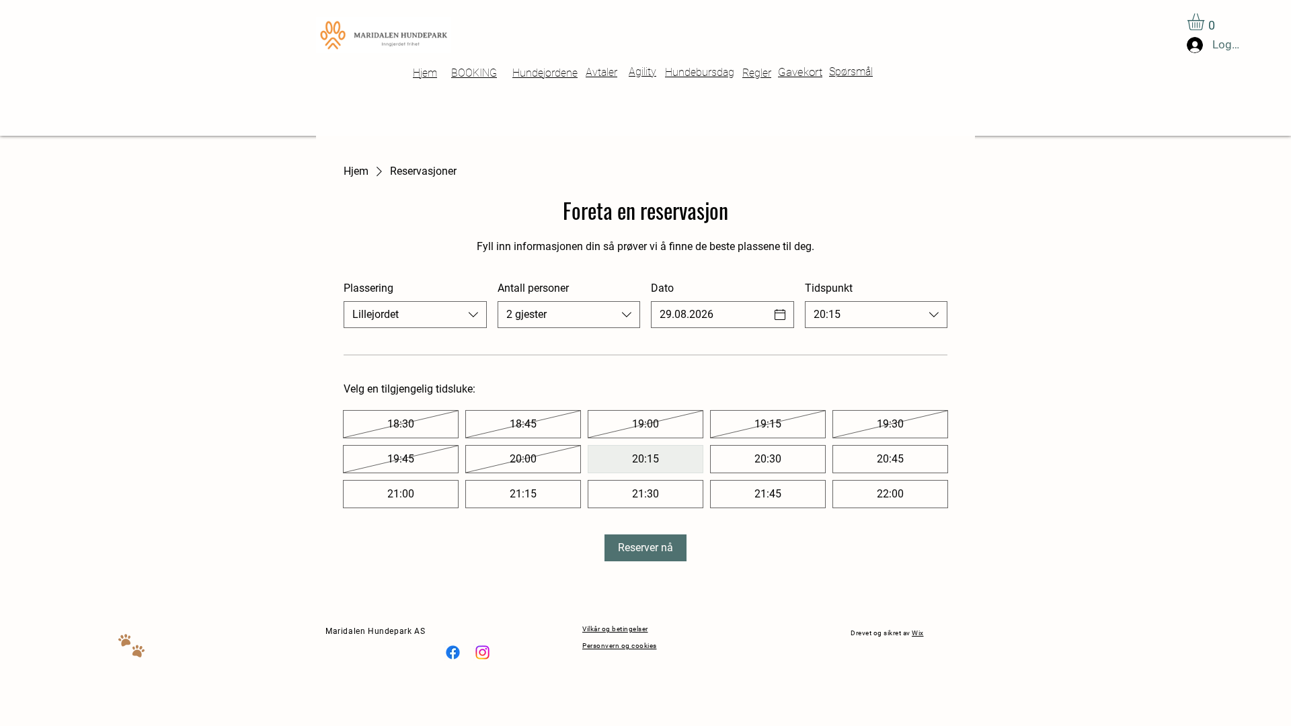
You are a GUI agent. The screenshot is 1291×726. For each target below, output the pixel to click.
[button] (1205, 21)
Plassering (368, 288)
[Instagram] (482, 652)
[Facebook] (453, 652)
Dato (662, 288)
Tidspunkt (829, 288)
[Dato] (780, 315)
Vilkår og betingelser (615, 629)
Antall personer (533, 288)
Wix (918, 633)
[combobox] (415, 314)
